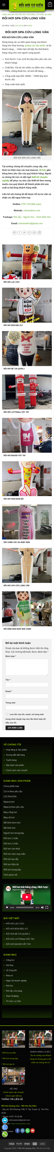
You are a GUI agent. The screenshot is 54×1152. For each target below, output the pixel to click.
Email (9, 691)
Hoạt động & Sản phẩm (16, 750)
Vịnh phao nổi (10, 875)
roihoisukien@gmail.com (30, 223)
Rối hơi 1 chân (11, 838)
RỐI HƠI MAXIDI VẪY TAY (18, 944)
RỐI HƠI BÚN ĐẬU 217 (17, 929)
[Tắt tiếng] (42, 907)
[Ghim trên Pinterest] (34, 232)
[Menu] (3, 4)
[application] (27, 897)
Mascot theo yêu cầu (14, 807)
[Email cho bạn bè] (29, 232)
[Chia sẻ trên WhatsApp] (14, 232)
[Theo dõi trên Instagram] (22, 1130)
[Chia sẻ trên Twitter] (24, 232)
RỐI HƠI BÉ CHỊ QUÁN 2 (18, 934)
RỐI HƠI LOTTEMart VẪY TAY (20, 939)
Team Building (12, 996)
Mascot (9, 975)
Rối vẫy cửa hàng (14, 991)
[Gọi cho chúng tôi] (27, 1130)
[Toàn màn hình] (46, 907)
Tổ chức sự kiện (13, 1001)
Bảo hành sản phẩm (15, 765)
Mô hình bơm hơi (12, 822)
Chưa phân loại (11, 786)
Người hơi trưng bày (14, 833)
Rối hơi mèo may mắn (14, 854)
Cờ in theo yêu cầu (13, 791)
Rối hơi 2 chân (11, 843)
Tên (8, 680)
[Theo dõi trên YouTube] (32, 1130)
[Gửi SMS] (5, 1120)
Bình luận (11, 656)
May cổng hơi (10, 812)
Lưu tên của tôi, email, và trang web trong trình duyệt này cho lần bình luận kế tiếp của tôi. (26, 718)
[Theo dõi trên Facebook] (17, 1130)
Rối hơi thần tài (11, 864)
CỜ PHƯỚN (10, 796)
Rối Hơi (9, 986)
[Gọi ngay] (5, 1134)
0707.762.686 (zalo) (31, 204)
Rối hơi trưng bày (12, 869)
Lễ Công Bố (11, 970)
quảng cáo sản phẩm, (35, 45)
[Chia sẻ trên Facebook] (19, 232)
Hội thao (9, 965)
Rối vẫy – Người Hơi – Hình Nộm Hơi (32, 217)
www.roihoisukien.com (20, 1124)
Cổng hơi (10, 960)
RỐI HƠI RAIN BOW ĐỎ (14, 499)
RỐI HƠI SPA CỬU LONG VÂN (16, 586)
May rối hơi (9, 817)
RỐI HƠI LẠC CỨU (15, 923)
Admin (29, 25)
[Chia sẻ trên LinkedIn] (39, 232)
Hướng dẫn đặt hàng (15, 755)
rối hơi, (42, 170)
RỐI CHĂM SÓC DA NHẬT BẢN (17, 542)
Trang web (10, 703)
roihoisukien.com (31, 210)
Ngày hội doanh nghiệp (16, 980)
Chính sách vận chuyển (16, 770)
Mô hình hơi (9, 828)
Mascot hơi (9, 802)
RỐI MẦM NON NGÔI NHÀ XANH (17, 629)
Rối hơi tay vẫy (11, 859)
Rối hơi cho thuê (12, 849)
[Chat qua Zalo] (5, 1127)
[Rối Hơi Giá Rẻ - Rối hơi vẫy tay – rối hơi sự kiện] (27, 5)
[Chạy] (7, 907)
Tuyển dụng (11, 760)
